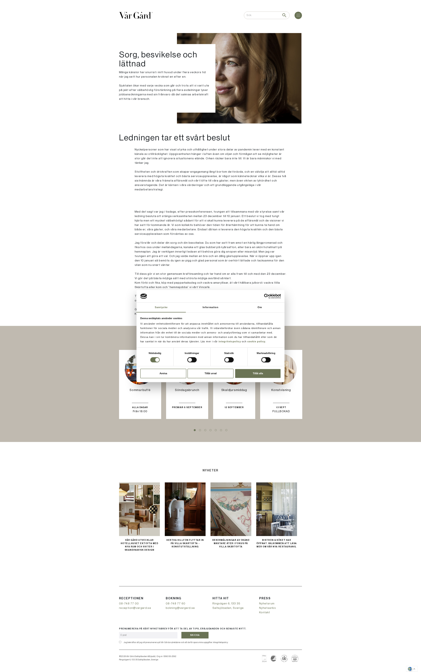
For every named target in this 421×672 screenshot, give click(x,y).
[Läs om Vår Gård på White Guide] (265, 658)
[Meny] (298, 15)
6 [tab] (221, 430)
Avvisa (163, 373)
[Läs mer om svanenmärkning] (273, 658)
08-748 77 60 (175, 603)
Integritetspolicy (220, 642)
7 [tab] (226, 430)
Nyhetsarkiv (267, 608)
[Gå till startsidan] (136, 15)
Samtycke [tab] (161, 307)
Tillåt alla (258, 373)
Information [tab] (210, 307)
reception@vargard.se (135, 608)
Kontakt (264, 612)
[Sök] (284, 15)
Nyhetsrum (266, 603)
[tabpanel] (140, 384)
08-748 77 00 (129, 603)
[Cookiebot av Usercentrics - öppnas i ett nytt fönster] (266, 296)
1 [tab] (195, 430)
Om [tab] (260, 307)
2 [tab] (200, 430)
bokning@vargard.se (180, 608)
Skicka (195, 635)
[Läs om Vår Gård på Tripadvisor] (295, 658)
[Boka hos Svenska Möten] (284, 658)
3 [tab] (205, 430)
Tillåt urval (211, 373)
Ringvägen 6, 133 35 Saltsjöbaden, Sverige (228, 605)
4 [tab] (210, 430)
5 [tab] (216, 430)
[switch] (192, 359)
